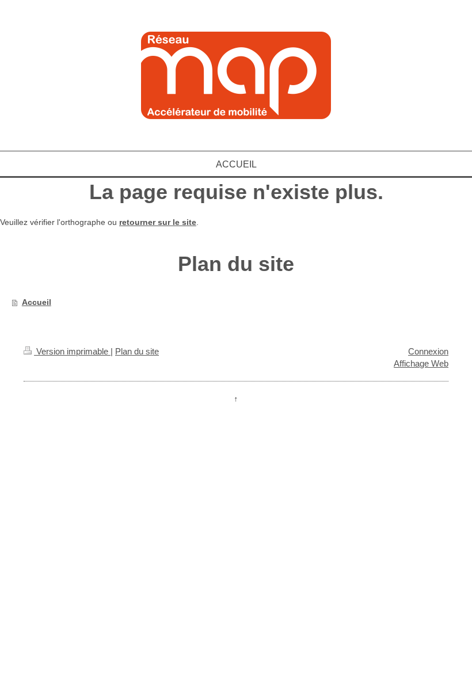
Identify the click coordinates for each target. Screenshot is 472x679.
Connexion (428, 351)
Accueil (36, 302)
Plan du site (137, 351)
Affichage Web (421, 363)
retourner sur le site (157, 222)
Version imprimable (72, 351)
